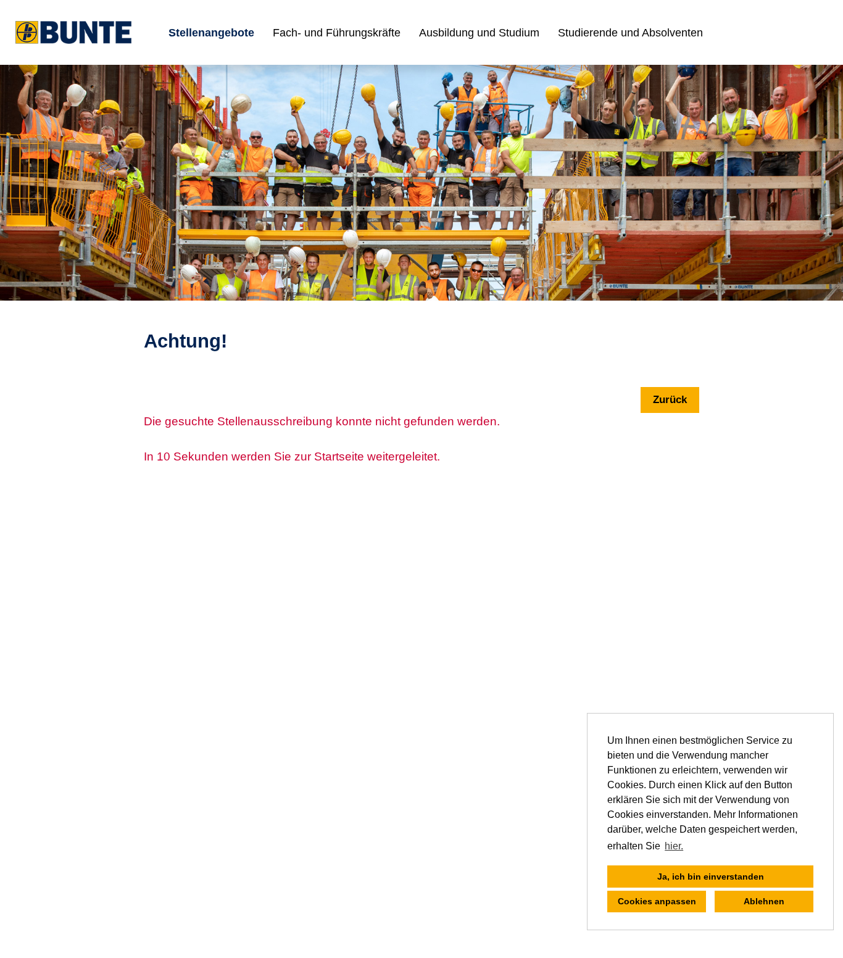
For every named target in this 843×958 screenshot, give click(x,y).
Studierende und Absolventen (630, 33)
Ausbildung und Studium (479, 33)
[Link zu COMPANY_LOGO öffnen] (73, 32)
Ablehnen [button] (764, 901)
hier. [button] (674, 846)
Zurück (670, 400)
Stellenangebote (211, 33)
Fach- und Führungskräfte (337, 33)
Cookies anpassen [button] (657, 901)
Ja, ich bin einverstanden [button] (710, 876)
